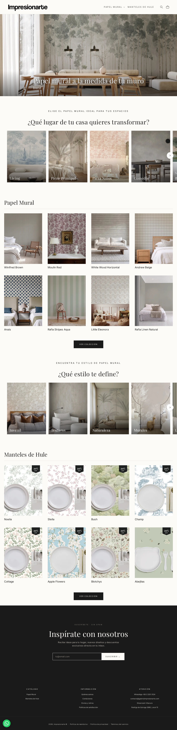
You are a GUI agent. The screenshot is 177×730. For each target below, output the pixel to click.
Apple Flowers (56, 581)
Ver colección (88, 344)
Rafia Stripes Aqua (59, 329)
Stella (51, 519)
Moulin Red (54, 267)
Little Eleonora (100, 329)
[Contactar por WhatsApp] (7, 723)
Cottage (9, 581)
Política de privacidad (99, 724)
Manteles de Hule (25, 454)
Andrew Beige (143, 267)
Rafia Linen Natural (146, 329)
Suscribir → (113, 656)
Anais (7, 329)
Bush (94, 519)
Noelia (8, 519)
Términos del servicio (119, 724)
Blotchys (96, 581)
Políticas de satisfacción (88, 707)
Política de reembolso (79, 724)
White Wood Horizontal (105, 267)
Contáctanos (87, 699)
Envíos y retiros (87, 703)
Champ (139, 519)
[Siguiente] (170, 155)
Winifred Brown (13, 267)
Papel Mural (19, 202)
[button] (114, 7)
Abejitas (140, 581)
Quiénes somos (87, 694)
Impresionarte (59, 724)
